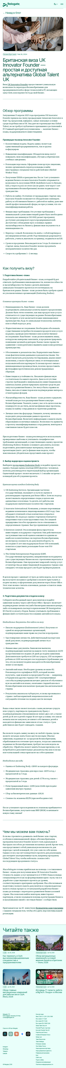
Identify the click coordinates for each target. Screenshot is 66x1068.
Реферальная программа (42, 1053)
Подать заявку (40, 1060)
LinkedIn (5, 1053)
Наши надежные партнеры (43, 1048)
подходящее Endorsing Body (26, 465)
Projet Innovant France (41, 1032)
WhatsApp (5, 1049)
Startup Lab (39, 1037)
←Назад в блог (12, 13)
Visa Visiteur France (41, 1046)
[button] (56, 4)
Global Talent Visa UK (41, 1025)
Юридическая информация (43, 1062)
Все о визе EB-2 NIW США (43, 1023)
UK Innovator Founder (18, 84)
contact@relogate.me (8, 1017)
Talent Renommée (40, 1039)
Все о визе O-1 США (41, 1019)
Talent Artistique (40, 1041)
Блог (37, 1055)
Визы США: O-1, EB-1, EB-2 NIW (44, 1016)
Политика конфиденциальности (44, 1064)
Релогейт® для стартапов (43, 1028)
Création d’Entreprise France (43, 1035)
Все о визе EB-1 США (41, 1021)
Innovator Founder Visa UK (43, 1030)
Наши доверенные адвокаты (43, 1051)
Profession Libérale (41, 1044)
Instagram (5, 1047)
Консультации (39, 1014)
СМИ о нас (39, 1057)
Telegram (5, 1051)
